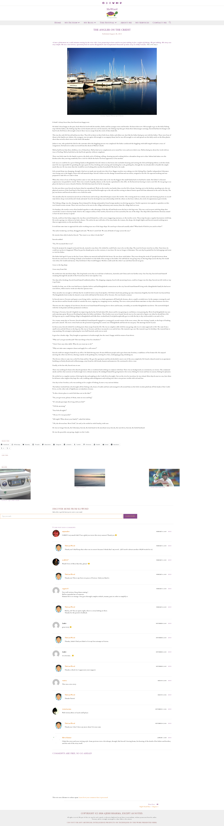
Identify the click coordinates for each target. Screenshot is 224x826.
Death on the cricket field (158, 487)
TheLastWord (70, 546)
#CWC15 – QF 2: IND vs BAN (10, 500)
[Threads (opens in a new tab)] (106, 3)
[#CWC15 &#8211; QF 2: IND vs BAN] (36, 484)
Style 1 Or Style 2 (81, 487)
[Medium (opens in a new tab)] (117, 3)
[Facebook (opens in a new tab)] (103, 3)
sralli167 (65, 560)
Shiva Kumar (66, 738)
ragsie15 (65, 589)
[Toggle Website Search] (169, 22)
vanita (64, 680)
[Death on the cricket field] (185, 477)
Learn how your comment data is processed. (93, 797)
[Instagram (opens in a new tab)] (110, 3)
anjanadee (66, 531)
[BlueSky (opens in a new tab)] (113, 3)
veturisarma (66, 709)
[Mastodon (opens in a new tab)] (120, 3)
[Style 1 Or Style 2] (110, 477)
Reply (170, 531)
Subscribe (130, 516)
